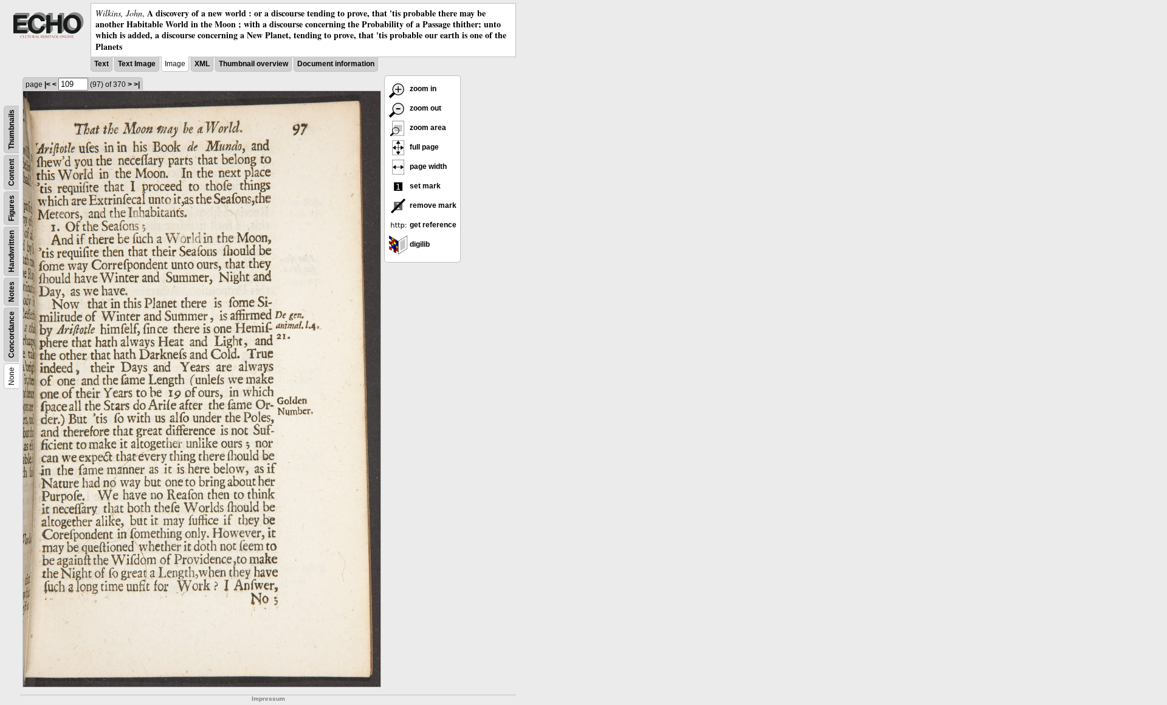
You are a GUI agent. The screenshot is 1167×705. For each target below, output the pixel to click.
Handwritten (11, 251)
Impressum (268, 698)
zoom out (424, 108)
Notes (11, 291)
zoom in (422, 88)
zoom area (427, 127)
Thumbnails (11, 129)
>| (137, 84)
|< (47, 84)
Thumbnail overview (253, 64)
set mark (424, 186)
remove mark (432, 205)
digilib (419, 244)
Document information (335, 64)
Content (11, 172)
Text (101, 64)
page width (427, 166)
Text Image (137, 64)
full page (423, 147)
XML (202, 64)
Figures (11, 208)
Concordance (11, 334)
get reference (432, 225)
